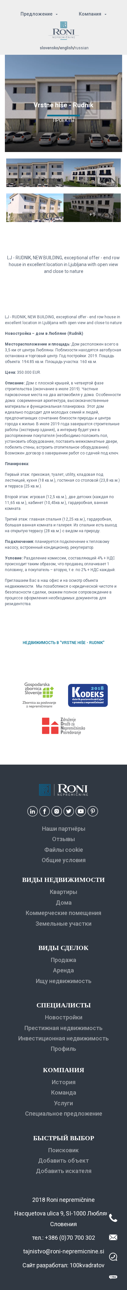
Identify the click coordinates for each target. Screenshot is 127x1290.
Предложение (36, 14)
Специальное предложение (63, 1113)
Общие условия (64, 860)
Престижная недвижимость (63, 1028)
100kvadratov (87, 1265)
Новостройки (63, 1017)
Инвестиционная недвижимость (63, 1038)
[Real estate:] (35, 185)
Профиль (63, 1048)
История (64, 1082)
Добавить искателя (64, 1170)
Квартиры (63, 891)
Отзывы (63, 839)
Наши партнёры (63, 828)
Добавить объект (63, 1160)
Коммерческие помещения (63, 912)
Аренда (63, 970)
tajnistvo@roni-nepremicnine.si (63, 1251)
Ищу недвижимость (64, 981)
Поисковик (63, 1150)
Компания (90, 14)
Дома (64, 902)
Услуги (63, 1103)
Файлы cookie (63, 849)
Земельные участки (63, 923)
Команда (63, 1092)
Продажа (63, 959)
